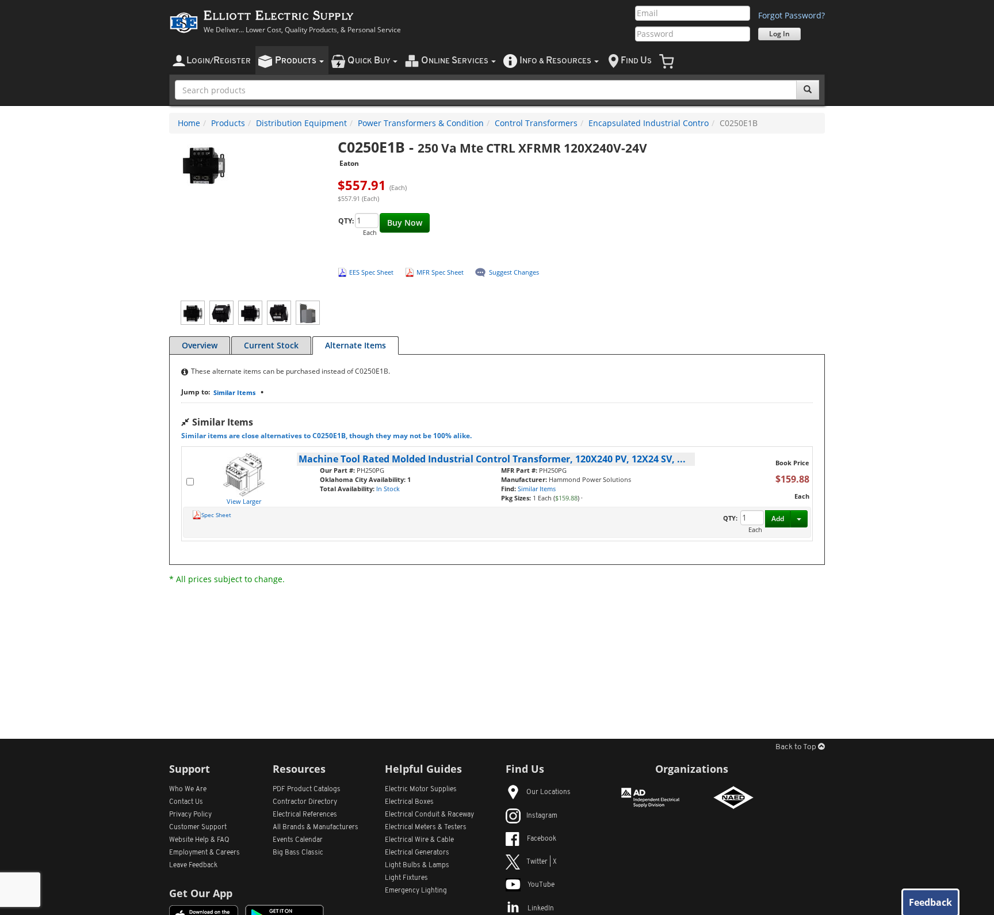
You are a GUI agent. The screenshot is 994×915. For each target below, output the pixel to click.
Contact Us (186, 802)
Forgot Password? (791, 15)
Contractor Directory (305, 802)
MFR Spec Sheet (440, 272)
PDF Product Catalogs (307, 789)
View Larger (244, 501)
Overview (199, 345)
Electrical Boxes (409, 802)
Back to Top (796, 747)
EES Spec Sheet (371, 272)
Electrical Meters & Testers (426, 827)
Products (228, 122)
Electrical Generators (417, 852)
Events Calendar (298, 840)
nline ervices (455, 61)
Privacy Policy (190, 814)
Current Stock (271, 345)
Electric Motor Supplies (421, 789)
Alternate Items (355, 345)
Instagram (541, 816)
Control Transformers (536, 122)
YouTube (541, 885)
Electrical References (305, 814)
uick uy (369, 61)
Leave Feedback (193, 865)
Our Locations (548, 792)
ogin (218, 61)
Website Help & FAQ (199, 840)
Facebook (541, 839)
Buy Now (404, 222)
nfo (555, 61)
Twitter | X (541, 862)
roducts (296, 61)
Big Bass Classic (298, 852)
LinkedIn (540, 908)
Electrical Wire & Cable (419, 840)
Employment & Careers (204, 852)
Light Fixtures (406, 878)
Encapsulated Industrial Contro (648, 122)
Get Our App (200, 893)
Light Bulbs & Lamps (417, 865)
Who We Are (188, 789)
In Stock (388, 488)
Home (189, 122)
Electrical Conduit (429, 814)
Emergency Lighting (416, 890)
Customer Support (198, 827)
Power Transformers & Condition (421, 122)
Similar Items (234, 392)
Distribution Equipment (301, 122)
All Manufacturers (315, 827)
